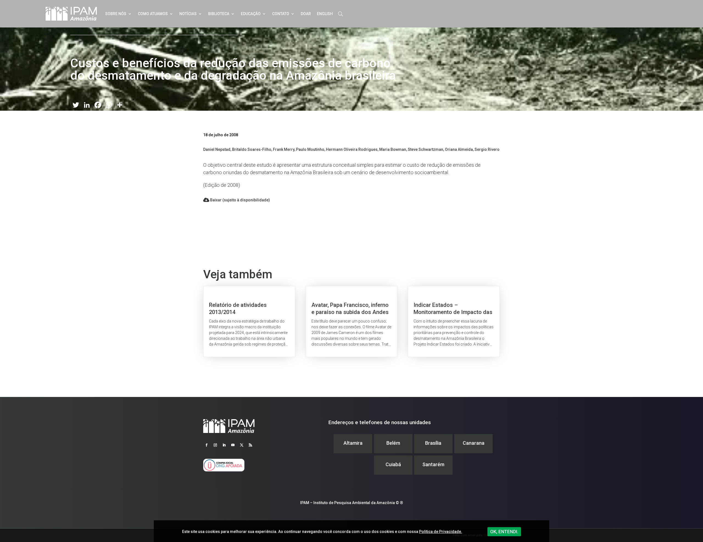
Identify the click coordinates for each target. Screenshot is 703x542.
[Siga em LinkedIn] (224, 445)
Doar (306, 14)
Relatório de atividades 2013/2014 (249, 321)
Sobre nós (115, 14)
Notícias (188, 14)
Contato (280, 14)
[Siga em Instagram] (215, 445)
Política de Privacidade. (440, 531)
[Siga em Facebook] (206, 445)
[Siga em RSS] (250, 445)
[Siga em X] (241, 445)
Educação (251, 14)
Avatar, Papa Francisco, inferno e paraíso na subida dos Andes (351, 321)
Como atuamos (153, 14)
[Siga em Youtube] (233, 445)
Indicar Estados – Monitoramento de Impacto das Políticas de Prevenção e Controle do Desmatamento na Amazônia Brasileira (454, 321)
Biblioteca (218, 14)
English (325, 14)
